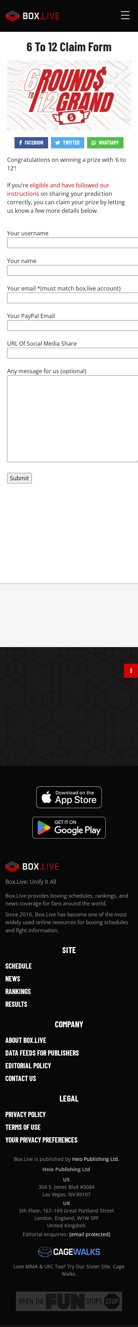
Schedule (18, 966)
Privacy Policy (25, 1114)
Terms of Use (23, 1127)
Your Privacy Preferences (41, 1139)
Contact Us (20, 1078)
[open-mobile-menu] (125, 16)
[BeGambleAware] (69, 1301)
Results (16, 1004)
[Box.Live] (32, 16)
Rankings (18, 991)
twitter (71, 143)
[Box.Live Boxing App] (69, 797)
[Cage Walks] (69, 1251)
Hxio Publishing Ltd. (95, 1159)
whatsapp (109, 143)
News (12, 978)
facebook (34, 143)
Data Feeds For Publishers (42, 1053)
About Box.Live (25, 1040)
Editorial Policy (28, 1065)
